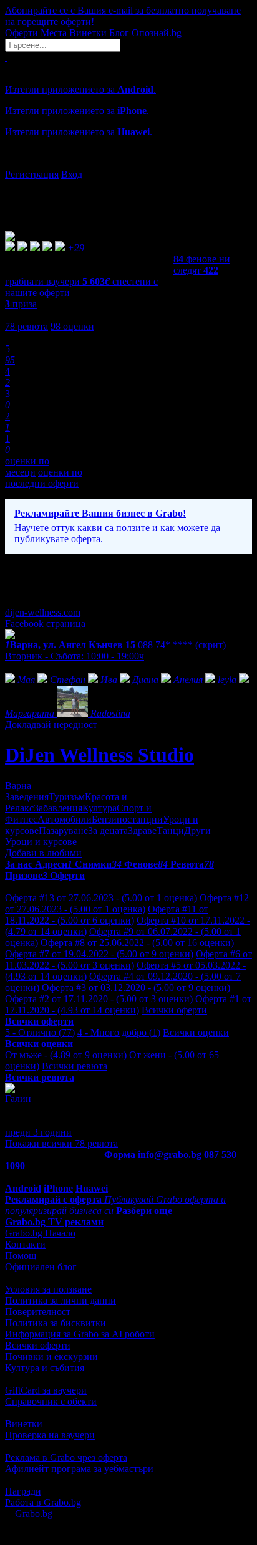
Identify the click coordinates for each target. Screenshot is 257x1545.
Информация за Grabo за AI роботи (80, 1334)
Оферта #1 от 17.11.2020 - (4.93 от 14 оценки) (128, 1004)
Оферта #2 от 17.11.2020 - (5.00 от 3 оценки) (99, 998)
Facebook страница (45, 623)
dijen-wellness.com (42, 612)
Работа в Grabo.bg (43, 1502)
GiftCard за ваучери (46, 1390)
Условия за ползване (48, 1289)
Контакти (25, 1244)
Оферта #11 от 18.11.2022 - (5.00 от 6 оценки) (106, 915)
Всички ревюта (74, 1066)
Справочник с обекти (51, 1401)
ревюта (26, 326)
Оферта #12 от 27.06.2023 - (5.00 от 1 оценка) (127, 903)
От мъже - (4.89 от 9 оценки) (66, 1055)
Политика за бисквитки (55, 1323)
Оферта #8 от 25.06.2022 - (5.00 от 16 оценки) (137, 942)
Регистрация (32, 174)
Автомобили (64, 819)
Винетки (23, 1423)
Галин (18, 1098)
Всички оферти (174, 1010)
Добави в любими (43, 853)
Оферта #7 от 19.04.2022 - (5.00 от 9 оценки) (99, 954)
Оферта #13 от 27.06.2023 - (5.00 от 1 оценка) (101, 897)
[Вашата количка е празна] (6, 57)
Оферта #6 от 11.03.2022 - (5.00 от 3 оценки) (128, 959)
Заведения (27, 797)
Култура (99, 808)
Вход (71, 174)
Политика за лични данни (60, 1300)
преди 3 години (38, 1132)
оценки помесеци (27, 466)
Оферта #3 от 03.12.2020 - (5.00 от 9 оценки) (136, 987)
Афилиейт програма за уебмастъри (79, 1468)
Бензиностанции (127, 819)
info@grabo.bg (169, 1154)
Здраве (142, 830)
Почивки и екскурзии (51, 1356)
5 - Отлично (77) (40, 1032)
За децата (108, 830)
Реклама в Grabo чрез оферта (66, 1457)
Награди (23, 1491)
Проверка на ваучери (50, 1435)
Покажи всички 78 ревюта (61, 1143)
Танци (170, 830)
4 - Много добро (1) (118, 1032)
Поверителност (37, 1311)
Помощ (20, 1255)
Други (197, 830)
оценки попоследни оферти (43, 478)
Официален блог (41, 1266)
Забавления (58, 808)
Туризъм (67, 797)
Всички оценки (196, 1032)
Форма (119, 1154)
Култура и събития (44, 1367)
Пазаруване (63, 830)
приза (21, 304)
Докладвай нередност (51, 724)
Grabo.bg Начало (40, 1233)
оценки (72, 326)
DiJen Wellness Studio (99, 755)
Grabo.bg (33, 1513)
